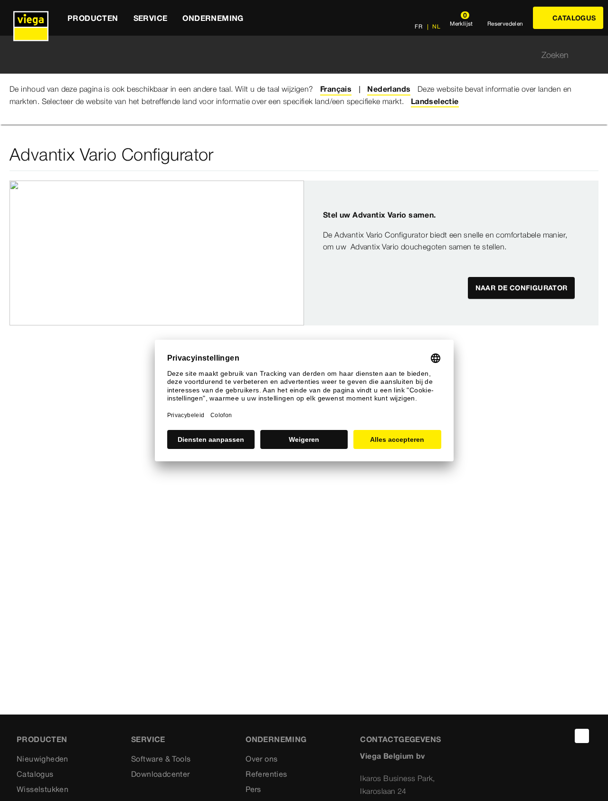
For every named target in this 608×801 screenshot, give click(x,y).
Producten (42, 739)
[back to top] (582, 736)
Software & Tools (160, 758)
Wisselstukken (42, 789)
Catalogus (35, 774)
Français (336, 89)
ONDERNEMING (276, 739)
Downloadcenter (160, 774)
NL (435, 26)
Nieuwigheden (42, 758)
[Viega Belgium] (31, 18)
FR (418, 26)
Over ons (261, 758)
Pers (253, 789)
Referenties (266, 774)
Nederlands (388, 89)
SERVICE (148, 739)
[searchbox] (296, 55)
